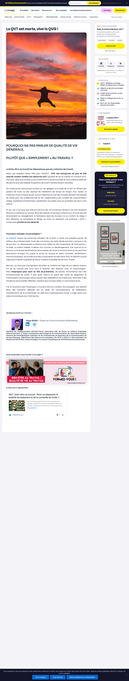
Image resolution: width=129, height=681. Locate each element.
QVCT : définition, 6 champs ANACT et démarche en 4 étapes (112, 84)
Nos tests (35, 10)
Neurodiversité (52, 17)
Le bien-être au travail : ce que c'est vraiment (111, 94)
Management (38, 17)
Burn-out (8, 17)
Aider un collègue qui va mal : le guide (111, 99)
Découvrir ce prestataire (111, 162)
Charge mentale (65, 17)
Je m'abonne (94, 3)
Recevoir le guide (111, 129)
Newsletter (120, 10)
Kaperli (106, 144)
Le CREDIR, (11, 238)
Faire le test (111, 46)
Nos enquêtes (61, 10)
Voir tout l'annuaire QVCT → (110, 166)
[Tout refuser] (126, 675)
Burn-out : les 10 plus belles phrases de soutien (110, 104)
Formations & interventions (81, 10)
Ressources (47, 10)
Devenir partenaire (111, 211)
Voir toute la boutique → (110, 266)
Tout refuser (57, 677)
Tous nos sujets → (117, 17)
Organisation (93, 17)
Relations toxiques (80, 17)
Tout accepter (40, 677)
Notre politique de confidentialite (82, 677)
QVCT (29, 17)
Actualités (24, 10)
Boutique (107, 10)
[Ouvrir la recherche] (97, 10)
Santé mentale (19, 17)
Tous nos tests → (111, 51)
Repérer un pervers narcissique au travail (111, 89)
